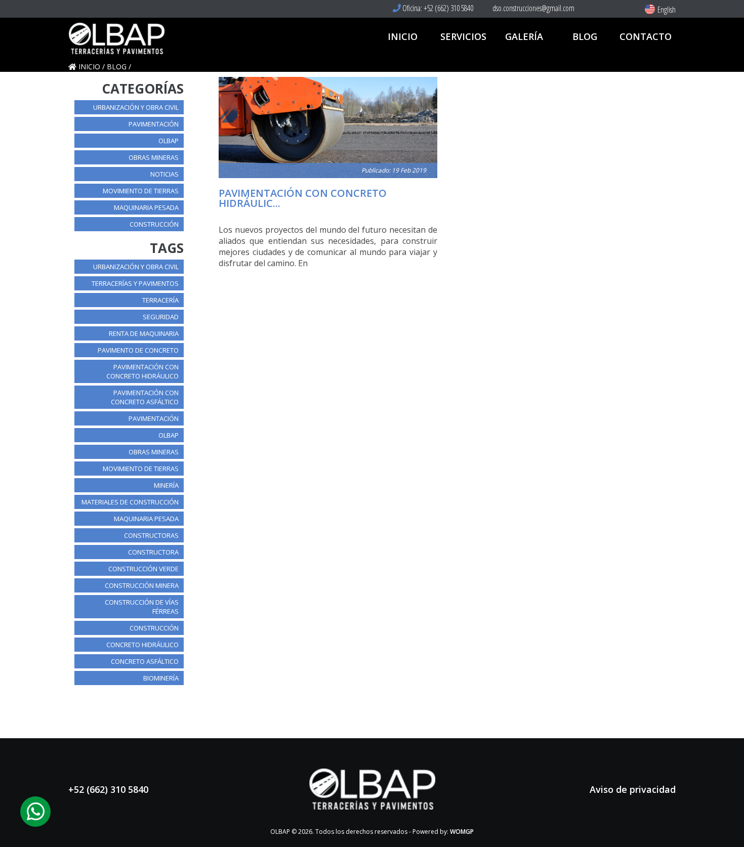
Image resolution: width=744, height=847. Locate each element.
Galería (524, 36)
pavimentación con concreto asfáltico (145, 397)
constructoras (151, 535)
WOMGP (462, 831)
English (666, 9)
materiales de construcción (130, 501)
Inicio (403, 36)
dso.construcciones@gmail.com (532, 8)
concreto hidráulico (142, 644)
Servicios (463, 36)
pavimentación (154, 124)
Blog (584, 36)
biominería (161, 678)
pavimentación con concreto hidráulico (142, 371)
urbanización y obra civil (136, 107)
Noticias (164, 174)
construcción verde (143, 568)
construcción (154, 224)
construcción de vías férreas (142, 607)
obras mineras (154, 157)
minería (166, 485)
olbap (168, 140)
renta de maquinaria (144, 333)
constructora (153, 552)
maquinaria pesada (146, 207)
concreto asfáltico (145, 661)
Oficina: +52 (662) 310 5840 (437, 8)
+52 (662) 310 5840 (108, 789)
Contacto (645, 36)
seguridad (161, 316)
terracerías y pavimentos (135, 283)
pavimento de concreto (138, 350)
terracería (160, 300)
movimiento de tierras (141, 190)
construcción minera (142, 585)
